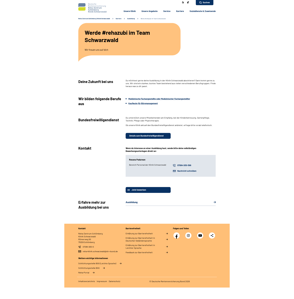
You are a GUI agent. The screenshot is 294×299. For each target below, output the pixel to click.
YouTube (201, 234)
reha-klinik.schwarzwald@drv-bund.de (100, 251)
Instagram (189, 234)
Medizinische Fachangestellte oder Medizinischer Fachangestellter (159, 99)
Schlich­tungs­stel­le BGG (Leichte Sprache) (97, 263)
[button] (204, 2)
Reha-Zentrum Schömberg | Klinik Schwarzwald (94, 18)
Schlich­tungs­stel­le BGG (89, 268)
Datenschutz (114, 281)
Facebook (177, 234)
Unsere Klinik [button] (130, 11)
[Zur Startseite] (93, 8)
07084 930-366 (184, 165)
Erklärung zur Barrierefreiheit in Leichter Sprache (140, 246)
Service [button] (166, 11)
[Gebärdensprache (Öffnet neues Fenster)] (188, 2)
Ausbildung (131, 18)
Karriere (119, 18)
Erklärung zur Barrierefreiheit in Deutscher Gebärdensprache (140, 239)
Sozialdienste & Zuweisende (203, 11)
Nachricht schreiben (186, 171)
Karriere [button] (180, 11)
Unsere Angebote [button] (149, 11)
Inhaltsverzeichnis (86, 281)
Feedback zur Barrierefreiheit (139, 252)
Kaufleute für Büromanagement (143, 103)
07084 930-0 (88, 246)
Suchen (206, 2)
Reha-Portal (83, 272)
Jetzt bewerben (139, 190)
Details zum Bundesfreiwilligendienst (146, 135)
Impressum (102, 281)
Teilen (212, 235)
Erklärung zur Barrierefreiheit (139, 233)
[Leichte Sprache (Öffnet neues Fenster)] (183, 2)
